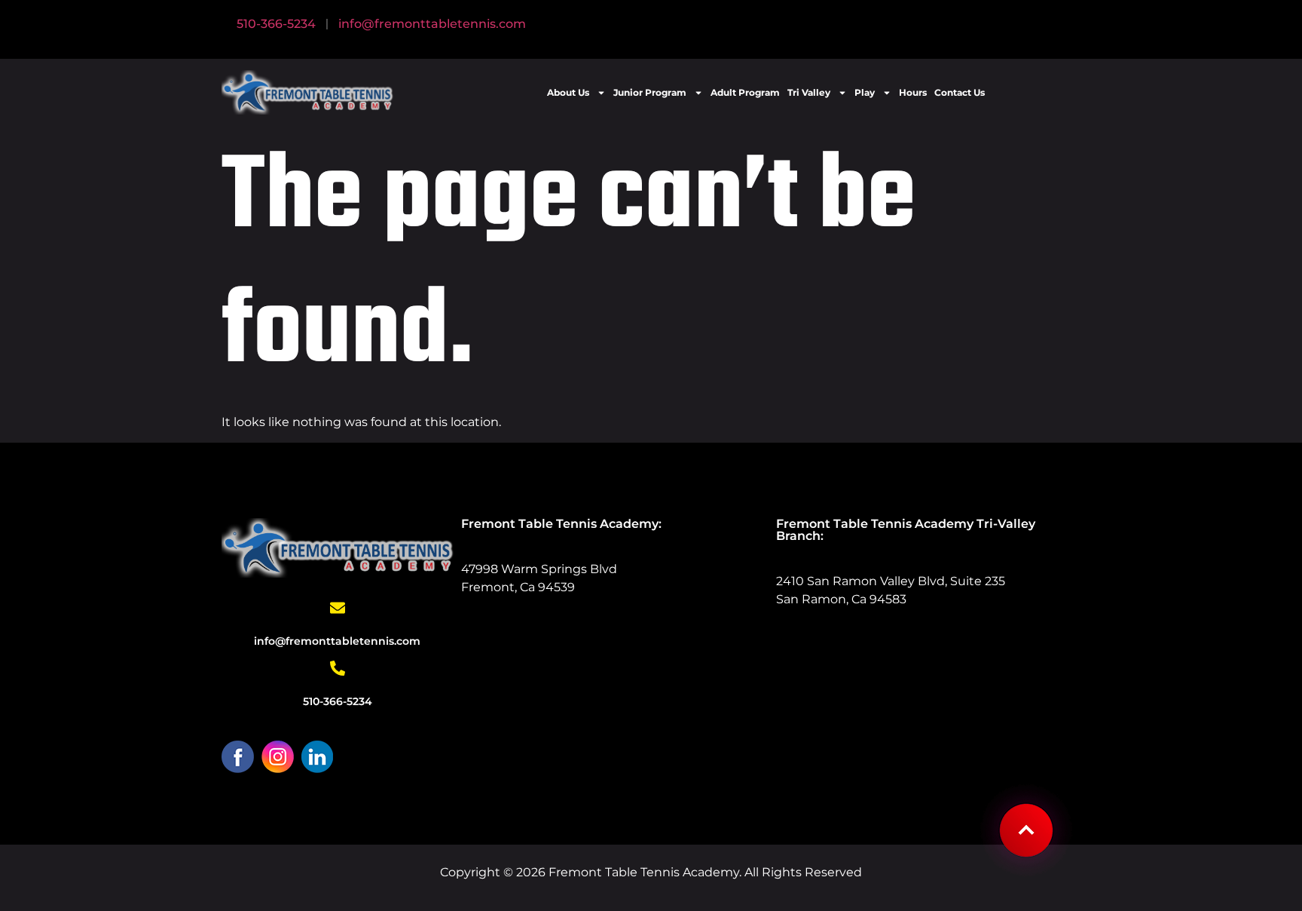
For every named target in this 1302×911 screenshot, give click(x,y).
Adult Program (745, 92)
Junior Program (649, 92)
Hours (913, 92)
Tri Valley (808, 92)
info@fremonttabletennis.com (432, 24)
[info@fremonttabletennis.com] (337, 607)
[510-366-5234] (337, 668)
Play (864, 92)
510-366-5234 (276, 24)
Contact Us (959, 92)
